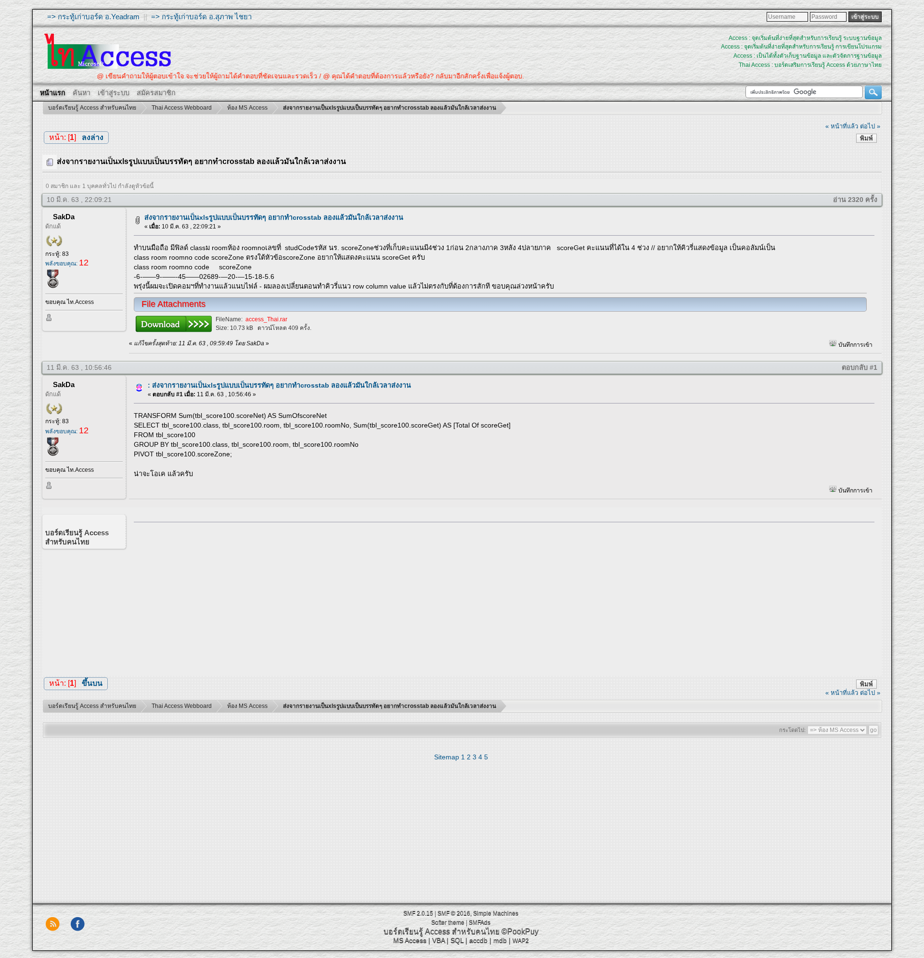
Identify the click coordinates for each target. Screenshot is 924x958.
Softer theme (447, 922)
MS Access (409, 940)
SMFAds (479, 922)
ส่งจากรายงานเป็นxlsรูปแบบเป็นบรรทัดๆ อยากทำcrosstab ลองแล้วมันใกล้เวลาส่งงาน (273, 217)
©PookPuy (520, 931)
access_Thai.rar (266, 319)
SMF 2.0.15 (418, 913)
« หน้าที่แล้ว (841, 126)
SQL (456, 940)
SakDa (64, 217)
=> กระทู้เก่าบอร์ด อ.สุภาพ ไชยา (201, 17)
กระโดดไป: (792, 730)
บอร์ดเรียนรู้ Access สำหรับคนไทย (442, 931)
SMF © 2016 (453, 913)
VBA (438, 940)
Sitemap (446, 757)
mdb (500, 940)
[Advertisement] (501, 596)
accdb (478, 940)
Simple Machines (495, 913)
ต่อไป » (870, 126)
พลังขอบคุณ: (67, 263)
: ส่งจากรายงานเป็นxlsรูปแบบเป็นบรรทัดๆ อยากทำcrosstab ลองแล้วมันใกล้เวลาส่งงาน (279, 385)
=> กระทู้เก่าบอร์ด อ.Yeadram (93, 17)
